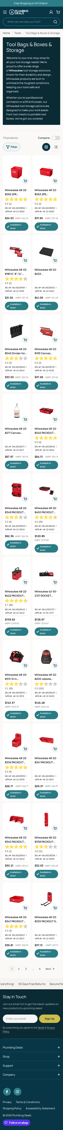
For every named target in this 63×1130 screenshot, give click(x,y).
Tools (17, 33)
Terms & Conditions (28, 1102)
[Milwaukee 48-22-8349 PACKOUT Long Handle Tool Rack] (16, 490)
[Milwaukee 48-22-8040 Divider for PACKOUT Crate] (16, 331)
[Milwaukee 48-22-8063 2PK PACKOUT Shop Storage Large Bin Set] (46, 172)
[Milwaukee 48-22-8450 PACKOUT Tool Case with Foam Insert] (46, 490)
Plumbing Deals (21, 1115)
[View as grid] (46, 147)
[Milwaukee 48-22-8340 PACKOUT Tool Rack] (16, 819)
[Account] (51, 12)
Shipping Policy (12, 1108)
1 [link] (11, 969)
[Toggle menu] (5, 12)
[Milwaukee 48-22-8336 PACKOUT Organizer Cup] (16, 740)
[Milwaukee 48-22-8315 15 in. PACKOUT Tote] (16, 656)
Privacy (7, 1102)
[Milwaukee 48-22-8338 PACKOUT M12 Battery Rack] (46, 819)
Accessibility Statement (40, 1108)
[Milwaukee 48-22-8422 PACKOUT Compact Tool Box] (16, 573)
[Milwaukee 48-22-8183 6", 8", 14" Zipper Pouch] (16, 251)
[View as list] (56, 147)
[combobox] (31, 22)
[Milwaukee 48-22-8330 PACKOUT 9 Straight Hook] (46, 899)
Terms (41, 1027)
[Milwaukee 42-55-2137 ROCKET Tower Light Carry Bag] (46, 573)
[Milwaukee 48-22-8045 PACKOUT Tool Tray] (46, 410)
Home (6, 33)
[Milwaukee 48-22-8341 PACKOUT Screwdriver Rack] (46, 740)
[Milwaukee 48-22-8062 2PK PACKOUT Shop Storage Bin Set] (16, 172)
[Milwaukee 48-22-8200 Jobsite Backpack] (46, 656)
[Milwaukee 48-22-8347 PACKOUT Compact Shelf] (16, 899)
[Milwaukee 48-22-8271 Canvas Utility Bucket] (16, 410)
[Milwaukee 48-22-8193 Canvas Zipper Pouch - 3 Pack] (46, 331)
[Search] (55, 22)
